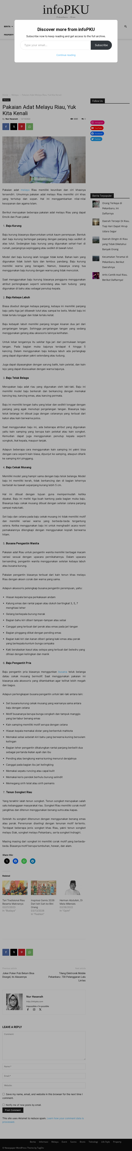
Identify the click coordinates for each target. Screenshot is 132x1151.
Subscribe (101, 45)
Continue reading (66, 55)
